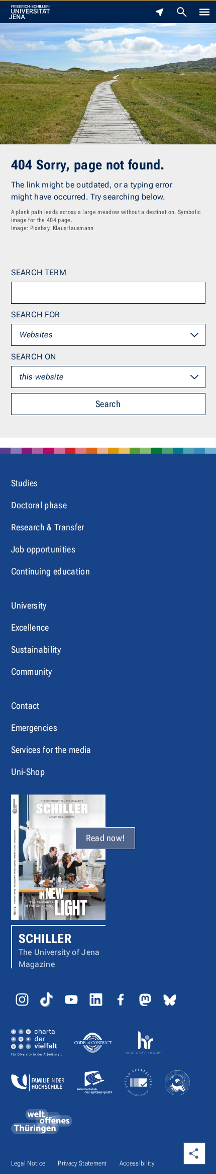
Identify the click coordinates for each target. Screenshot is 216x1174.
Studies (24, 483)
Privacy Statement (82, 1163)
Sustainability (36, 649)
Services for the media (51, 749)
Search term (39, 272)
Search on (33, 356)
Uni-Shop (28, 771)
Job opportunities (43, 549)
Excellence (30, 627)
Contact (25, 705)
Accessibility (137, 1163)
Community (31, 671)
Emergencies (34, 727)
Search (108, 404)
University (29, 605)
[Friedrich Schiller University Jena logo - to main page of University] (29, 12)
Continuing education (50, 571)
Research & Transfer (47, 527)
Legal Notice (28, 1163)
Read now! (105, 838)
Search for (35, 314)
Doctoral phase (39, 505)
